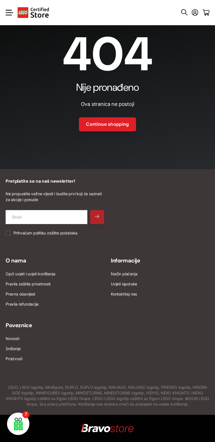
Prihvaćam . (45, 233)
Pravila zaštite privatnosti (28, 284)
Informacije (125, 260)
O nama (16, 260)
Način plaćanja (124, 273)
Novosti (12, 338)
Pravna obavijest (20, 294)
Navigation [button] (9, 13)
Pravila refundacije (22, 304)
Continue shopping (107, 124)
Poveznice (19, 325)
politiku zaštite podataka (55, 233)
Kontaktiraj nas (124, 294)
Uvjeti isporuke (124, 284)
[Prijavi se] (195, 13)
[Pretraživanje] (184, 13)
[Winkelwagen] (206, 13)
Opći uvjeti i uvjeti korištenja (30, 273)
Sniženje (13, 348)
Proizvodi (14, 358)
